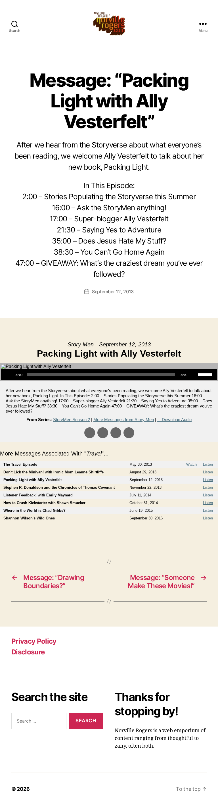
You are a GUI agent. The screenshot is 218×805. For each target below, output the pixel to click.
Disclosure (28, 652)
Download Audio (177, 419)
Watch (191, 464)
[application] (109, 374)
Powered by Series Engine (197, 533)
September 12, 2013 (113, 291)
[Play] (8, 374)
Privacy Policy (33, 641)
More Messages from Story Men (123, 419)
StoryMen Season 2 (71, 419)
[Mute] (193, 374)
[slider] (206, 374)
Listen (208, 464)
